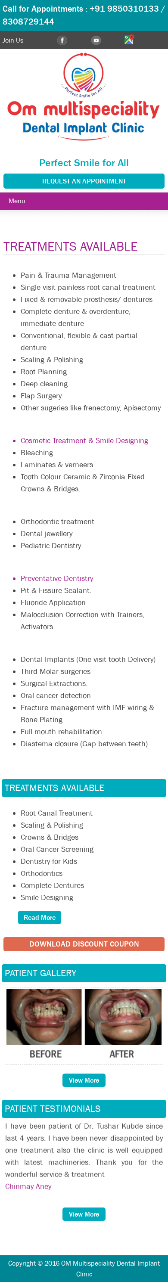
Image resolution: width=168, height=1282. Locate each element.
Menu (17, 200)
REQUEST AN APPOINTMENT (84, 181)
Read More (40, 917)
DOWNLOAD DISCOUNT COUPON (84, 944)
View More (84, 1080)
